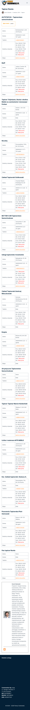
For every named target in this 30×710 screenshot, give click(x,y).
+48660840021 (20, 268)
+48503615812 (20, 560)
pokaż (12, 23)
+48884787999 (20, 417)
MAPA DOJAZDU (20, 58)
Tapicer (23, 12)
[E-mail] (4, 650)
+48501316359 (20, 527)
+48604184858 (20, 193)
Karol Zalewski (8, 12)
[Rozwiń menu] (27, 3)
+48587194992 (20, 76)
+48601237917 (20, 381)
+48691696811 (20, 40)
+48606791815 (20, 454)
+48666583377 (20, 232)
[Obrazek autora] (3, 12)
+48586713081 (20, 488)
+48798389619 (20, 154)
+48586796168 (20, 345)
